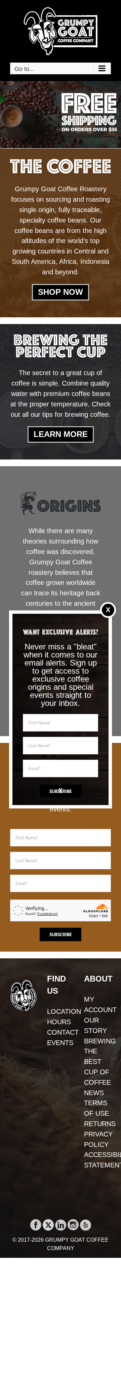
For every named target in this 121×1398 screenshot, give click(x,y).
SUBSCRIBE (60, 791)
